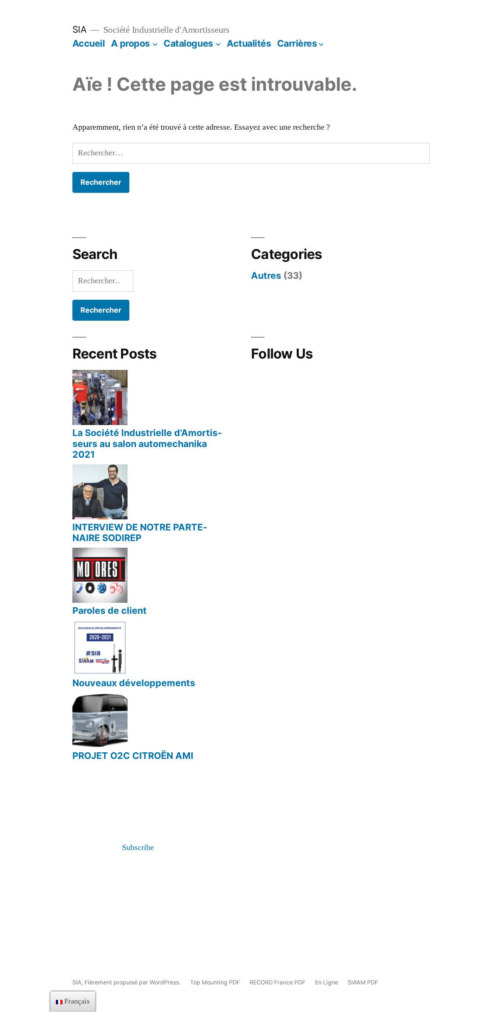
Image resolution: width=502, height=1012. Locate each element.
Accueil (88, 43)
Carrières (297, 43)
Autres (266, 275)
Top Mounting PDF (215, 982)
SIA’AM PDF (363, 982)
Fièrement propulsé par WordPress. (133, 982)
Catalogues (188, 43)
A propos (130, 43)
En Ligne (326, 982)
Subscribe (138, 847)
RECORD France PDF (277, 982)
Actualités (249, 43)
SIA (79, 29)
